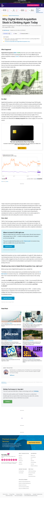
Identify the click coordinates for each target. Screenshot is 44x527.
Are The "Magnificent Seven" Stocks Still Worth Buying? (11, 325)
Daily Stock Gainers (38, 11)
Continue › (7, 401)
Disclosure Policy (19, 494)
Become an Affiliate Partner (24, 488)
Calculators (30, 474)
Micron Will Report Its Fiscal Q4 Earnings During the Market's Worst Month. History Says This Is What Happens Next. (11, 343)
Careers (20, 457)
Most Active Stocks (38, 9)
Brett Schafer (31, 340)
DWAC (15, 52)
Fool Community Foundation (24, 486)
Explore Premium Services (14, 15)
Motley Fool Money (34, 465)
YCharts (7, 181)
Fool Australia (21, 471)
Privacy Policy (11, 494)
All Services (33, 455)
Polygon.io (14, 463)
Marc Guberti (9, 323)
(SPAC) (17, 56)
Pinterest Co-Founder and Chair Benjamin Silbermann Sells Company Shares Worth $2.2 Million (32, 361)
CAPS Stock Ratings (32, 471)
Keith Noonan (6, 30)
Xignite (10, 463)
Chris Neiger (31, 323)
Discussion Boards (31, 472)
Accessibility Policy (27, 494)
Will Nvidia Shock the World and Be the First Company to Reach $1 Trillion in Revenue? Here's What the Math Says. (32, 343)
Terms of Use (5, 494)
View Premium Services (34, 442)
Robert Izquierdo (32, 358)
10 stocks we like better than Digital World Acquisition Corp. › (17, 41)
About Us (20, 455)
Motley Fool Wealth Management (25, 483)
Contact (20, 462)
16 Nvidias (36, 391)
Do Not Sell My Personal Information (30, 495)
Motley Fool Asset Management (24, 481)
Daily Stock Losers (39, 12)
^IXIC (2, 181)
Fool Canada (21, 472)
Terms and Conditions (18, 495)
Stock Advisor (33, 457)
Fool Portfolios (33, 462)
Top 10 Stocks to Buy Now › (33, 5)
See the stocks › (8, 246)
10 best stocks (26, 241)
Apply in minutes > (22, 148)
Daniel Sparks (10, 358)
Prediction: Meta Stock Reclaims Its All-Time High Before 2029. (10, 360)
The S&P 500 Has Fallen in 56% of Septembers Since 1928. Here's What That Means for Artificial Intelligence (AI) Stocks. (32, 326)
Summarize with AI (24, 33)
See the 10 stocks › (7, 298)
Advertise (20, 464)
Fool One (32, 464)
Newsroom (21, 460)
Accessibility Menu (22, 0)
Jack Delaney (9, 340)
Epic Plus (32, 460)
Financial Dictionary (31, 476)
